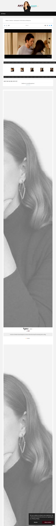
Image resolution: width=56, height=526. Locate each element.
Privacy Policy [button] (35, 518)
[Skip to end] (51, 25)
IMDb (28, 338)
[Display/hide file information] (7, 25)
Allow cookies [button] (48, 522)
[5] (29, 84)
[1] (26, 84)
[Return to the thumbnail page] (4, 25)
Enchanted (16, 20)
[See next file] (49, 25)
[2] (27, 84)
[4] (28, 84)
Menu (3, 13)
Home (7, 20)
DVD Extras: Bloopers (25, 20)
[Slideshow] (9, 25)
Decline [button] (35, 522)
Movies (11, 20)
